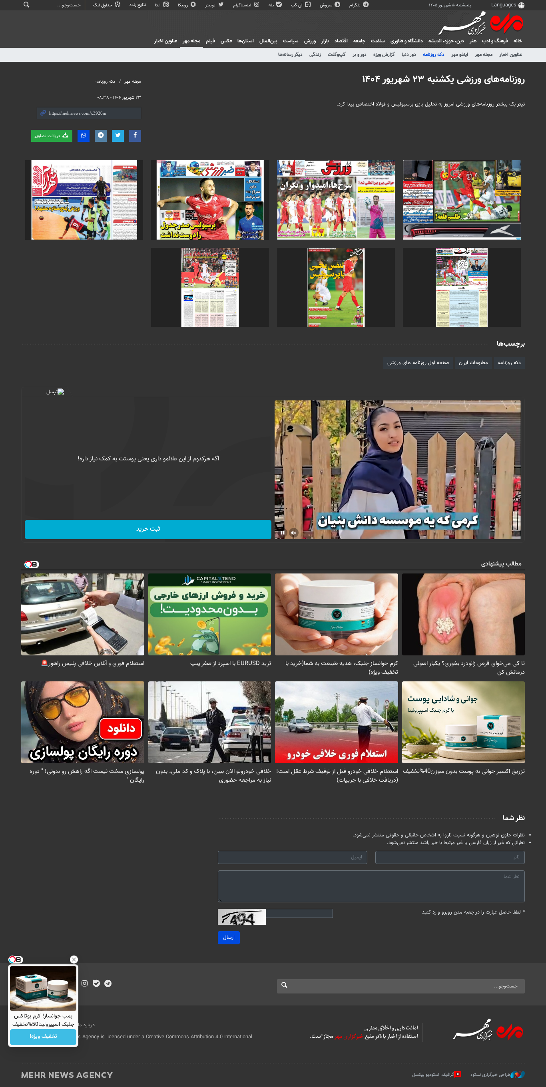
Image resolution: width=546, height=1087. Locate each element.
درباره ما (86, 1025)
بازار (325, 41)
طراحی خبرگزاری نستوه (490, 1074)
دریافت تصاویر (47, 136)
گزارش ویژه (384, 55)
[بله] (96, 984)
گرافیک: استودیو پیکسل (433, 1074)
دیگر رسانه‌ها (290, 55)
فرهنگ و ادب (495, 41)
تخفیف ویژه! (43, 1037)
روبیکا (183, 5)
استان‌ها (245, 41)
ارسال (229, 938)
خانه (518, 41)
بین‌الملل (268, 41)
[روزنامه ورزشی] (462, 200)
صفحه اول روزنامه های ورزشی (418, 363)
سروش (326, 5)
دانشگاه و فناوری (407, 41)
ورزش (310, 41)
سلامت (378, 41)
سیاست (291, 41)
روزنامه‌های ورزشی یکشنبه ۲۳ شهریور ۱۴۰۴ (443, 79)
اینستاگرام (243, 5)
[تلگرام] (108, 984)
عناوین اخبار (510, 55)
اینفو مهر (459, 55)
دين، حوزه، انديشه (446, 41)
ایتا (158, 5)
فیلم (210, 41)
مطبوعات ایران (473, 363)
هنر (473, 41)
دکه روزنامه (433, 55)
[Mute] (294, 533)
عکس (226, 41)
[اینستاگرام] (85, 984)
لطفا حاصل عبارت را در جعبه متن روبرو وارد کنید (473, 912)
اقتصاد (341, 41)
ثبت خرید (148, 529)
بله (272, 5)
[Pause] (282, 533)
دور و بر (360, 55)
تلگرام (355, 5)
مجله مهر (191, 41)
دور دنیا (409, 55)
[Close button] (74, 960)
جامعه (359, 41)
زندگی (315, 55)
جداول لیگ (103, 5)
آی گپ (297, 5)
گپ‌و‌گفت (337, 55)
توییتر (211, 5)
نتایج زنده (138, 5)
